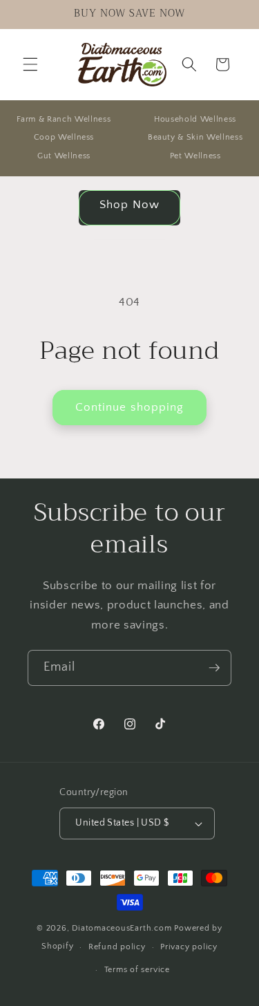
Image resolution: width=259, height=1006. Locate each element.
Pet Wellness (195, 155)
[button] (30, 64)
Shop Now (129, 204)
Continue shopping (129, 407)
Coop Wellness (64, 137)
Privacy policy (189, 946)
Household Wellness (195, 119)
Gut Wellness (63, 155)
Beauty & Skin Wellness (195, 137)
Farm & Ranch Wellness (64, 119)
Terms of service (137, 969)
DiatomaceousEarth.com (121, 928)
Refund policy (117, 946)
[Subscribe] (214, 668)
